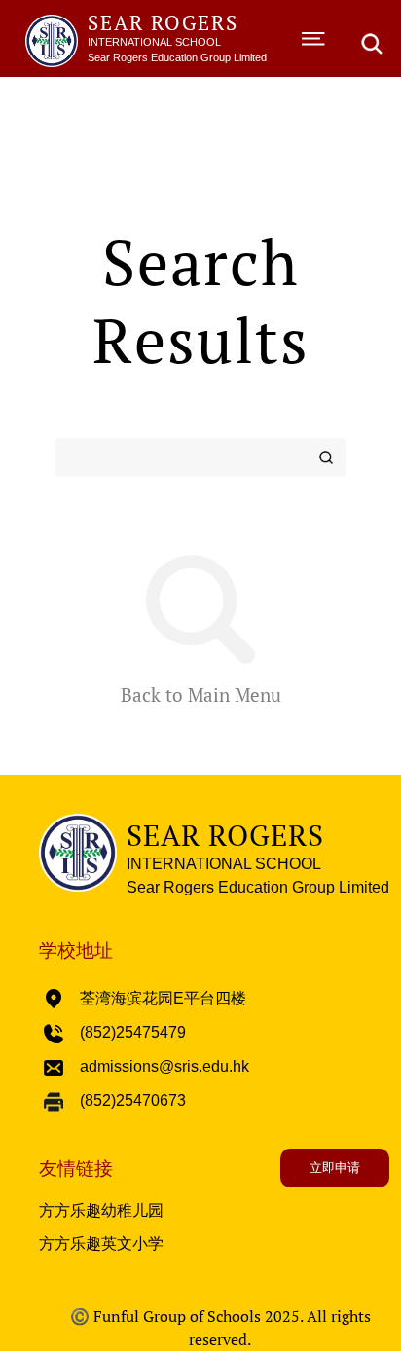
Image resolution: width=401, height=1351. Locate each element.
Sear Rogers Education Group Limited (177, 57)
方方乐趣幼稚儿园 (101, 1210)
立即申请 (335, 1167)
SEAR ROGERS (163, 23)
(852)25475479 (133, 1032)
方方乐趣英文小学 (101, 1243)
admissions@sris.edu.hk (164, 1066)
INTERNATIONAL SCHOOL (154, 42)
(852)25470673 (133, 1100)
